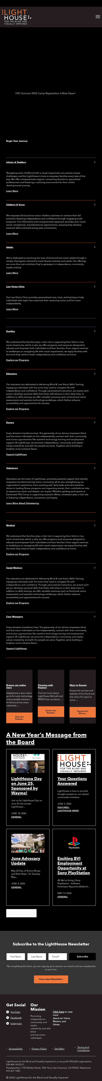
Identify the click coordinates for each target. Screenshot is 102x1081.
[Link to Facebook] (46, 3)
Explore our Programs (17, 360)
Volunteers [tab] (12, 468)
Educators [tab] (11, 373)
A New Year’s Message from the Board (46, 738)
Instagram (16, 1023)
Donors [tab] (10, 422)
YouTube (15, 1012)
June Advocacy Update (25, 861)
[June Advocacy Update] (28, 843)
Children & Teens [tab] (15, 204)
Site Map (59, 1048)
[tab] (67, 3)
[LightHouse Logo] (16, 17)
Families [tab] (10, 331)
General (16, 817)
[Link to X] (55, 3)
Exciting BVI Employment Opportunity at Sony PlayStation (73, 866)
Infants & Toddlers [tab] (16, 162)
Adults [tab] (9, 247)
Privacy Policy (39, 1048)
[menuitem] (96, 17)
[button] (98, 17)
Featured (63, 807)
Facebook (16, 1017)
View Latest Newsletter (50, 979)
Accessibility (16, 1048)
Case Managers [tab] (14, 616)
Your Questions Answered (72, 781)
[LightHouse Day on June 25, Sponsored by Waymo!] (28, 763)
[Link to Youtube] (42, 3)
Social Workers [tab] (14, 568)
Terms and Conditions (83, 1049)
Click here (58, 1012)
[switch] (88, 3)
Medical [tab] (10, 525)
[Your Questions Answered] (74, 763)
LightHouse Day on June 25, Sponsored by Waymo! (26, 786)
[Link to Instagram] (50, 3)
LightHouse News (68, 810)
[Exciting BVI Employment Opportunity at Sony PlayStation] (74, 843)
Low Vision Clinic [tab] (15, 286)
